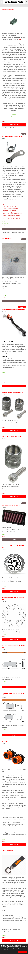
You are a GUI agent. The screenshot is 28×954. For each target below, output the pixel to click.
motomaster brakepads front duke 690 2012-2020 (14, 646)
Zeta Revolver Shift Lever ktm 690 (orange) (13, 309)
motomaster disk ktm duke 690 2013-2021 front (13, 546)
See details (4, 121)
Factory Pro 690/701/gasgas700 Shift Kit (12, 136)
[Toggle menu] (1, 2)
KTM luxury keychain (7, 850)
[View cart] (26, 2)
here (19, 39)
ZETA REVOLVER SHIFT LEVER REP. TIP (12, 436)
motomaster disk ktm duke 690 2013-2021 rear (13, 598)
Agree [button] (22, 952)
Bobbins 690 (5, 741)
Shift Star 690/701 (6, 238)
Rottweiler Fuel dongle (8, 9)
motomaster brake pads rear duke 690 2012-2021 (14, 694)
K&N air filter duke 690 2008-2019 (11, 505)
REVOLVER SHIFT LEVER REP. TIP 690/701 (12, 392)
